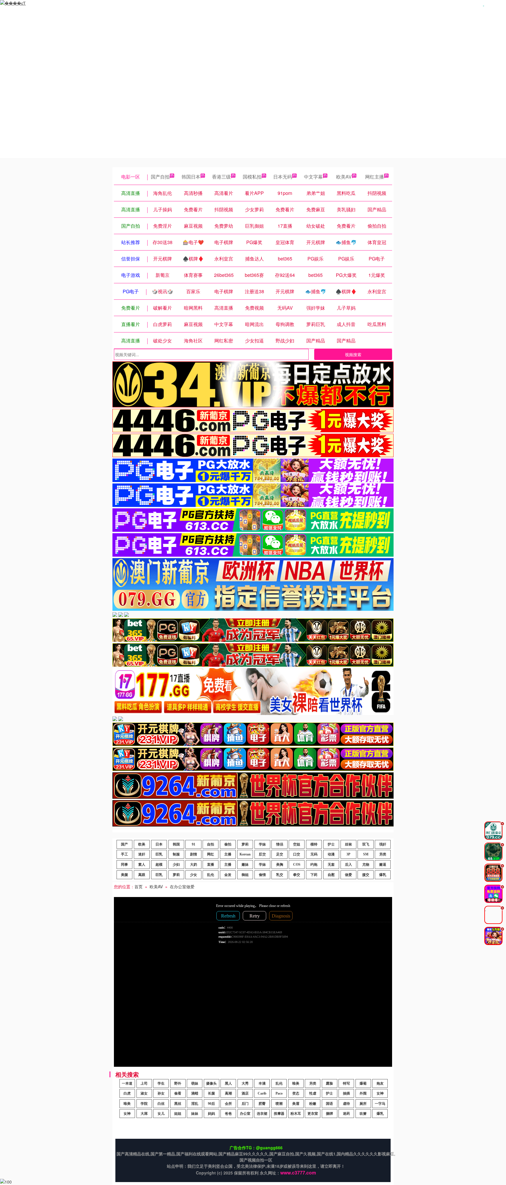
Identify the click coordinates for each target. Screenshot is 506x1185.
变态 (295, 1093)
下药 (313, 875)
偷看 (177, 1093)
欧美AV (344, 176)
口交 (296, 854)
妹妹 (194, 1114)
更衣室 (312, 1114)
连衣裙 (262, 1114)
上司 (144, 1083)
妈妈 (211, 1114)
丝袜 (348, 844)
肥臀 (262, 1104)
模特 (313, 844)
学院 (144, 1104)
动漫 (331, 854)
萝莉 (245, 844)
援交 (365, 875)
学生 (161, 1083)
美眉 (295, 1104)
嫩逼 (382, 864)
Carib (262, 1093)
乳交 (279, 875)
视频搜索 (353, 354)
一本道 (127, 1083)
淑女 (144, 1093)
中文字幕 (313, 176)
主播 (227, 854)
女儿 (161, 1114)
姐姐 (177, 1114)
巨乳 (159, 854)
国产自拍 (160, 176)
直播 (210, 864)
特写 (346, 1083)
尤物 (365, 864)
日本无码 (282, 176)
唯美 (295, 1083)
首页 (138, 886)
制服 (176, 854)
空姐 (296, 844)
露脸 (329, 1083)
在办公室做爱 (182, 886)
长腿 (211, 1093)
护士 (331, 844)
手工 (124, 854)
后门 (245, 1104)
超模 (159, 864)
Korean (245, 854)
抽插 (346, 1093)
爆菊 (363, 1083)
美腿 (124, 875)
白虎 (127, 1093)
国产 (124, 844)
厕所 (363, 1104)
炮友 (380, 1083)
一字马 (380, 1104)
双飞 (365, 844)
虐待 (346, 1104)
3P (348, 854)
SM (365, 854)
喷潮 (279, 1104)
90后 (211, 1104)
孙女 (161, 1093)
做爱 (348, 875)
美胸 (279, 864)
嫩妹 (245, 864)
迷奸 (141, 854)
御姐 (245, 875)
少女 (193, 875)
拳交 (296, 875)
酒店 (245, 1093)
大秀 (245, 1083)
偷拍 (227, 844)
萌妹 (194, 1083)
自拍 (210, 844)
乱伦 (210, 875)
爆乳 (382, 875)
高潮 (228, 1093)
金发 (227, 875)
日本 (159, 844)
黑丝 (177, 1104)
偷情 (262, 875)
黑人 (228, 1083)
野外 (177, 1083)
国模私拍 (252, 176)
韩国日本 (191, 176)
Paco (279, 1093)
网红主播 (374, 176)
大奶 (193, 864)
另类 (382, 854)
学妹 (262, 844)
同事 (124, 864)
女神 (380, 1093)
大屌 (144, 1114)
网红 (210, 854)
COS (296, 864)
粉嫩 (312, 1104)
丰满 (262, 1083)
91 (193, 844)
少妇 (176, 864)
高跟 (141, 875)
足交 (279, 854)
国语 (329, 1104)
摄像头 (211, 1083)
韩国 (176, 844)
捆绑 (329, 1114)
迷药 (346, 1114)
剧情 (193, 854)
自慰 (331, 875)
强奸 (382, 844)
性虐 (312, 1093)
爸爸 (228, 1114)
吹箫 (363, 1114)
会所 (228, 1104)
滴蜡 (194, 1093)
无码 (313, 854)
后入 (348, 864)
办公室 (245, 1114)
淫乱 (194, 1104)
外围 (363, 1093)
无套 (331, 864)
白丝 (161, 1104)
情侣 (279, 844)
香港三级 (221, 176)
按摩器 (279, 1114)
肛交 (262, 854)
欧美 (141, 844)
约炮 (313, 864)
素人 (141, 864)
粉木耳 (295, 1114)
